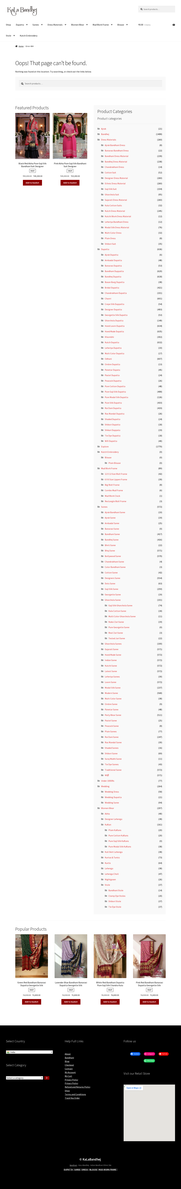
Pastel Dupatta (112, 375)
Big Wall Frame (112, 484)
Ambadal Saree (112, 523)
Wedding (105, 786)
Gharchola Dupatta (114, 320)
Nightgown (110, 879)
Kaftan (108, 824)
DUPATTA (68, 1169)
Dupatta (20, 24)
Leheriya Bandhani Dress (116, 221)
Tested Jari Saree (116, 638)
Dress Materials (55, 24)
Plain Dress (110, 238)
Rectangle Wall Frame (115, 501)
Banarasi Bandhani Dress (117, 150)
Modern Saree (111, 693)
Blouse (120, 24)
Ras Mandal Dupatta (114, 413)
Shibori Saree (111, 753)
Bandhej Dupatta (113, 276)
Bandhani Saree (112, 534)
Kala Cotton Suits (113, 205)
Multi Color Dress (113, 232)
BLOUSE (93, 1169)
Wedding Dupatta (113, 797)
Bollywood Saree (113, 556)
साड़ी (107, 775)
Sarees (36, 24)
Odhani (108, 358)
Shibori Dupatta (112, 424)
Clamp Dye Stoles (116, 895)
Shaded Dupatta (112, 419)
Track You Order (72, 1098)
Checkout (69, 1065)
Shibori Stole (114, 901)
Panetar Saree (111, 709)
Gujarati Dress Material (116, 199)
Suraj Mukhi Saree (113, 758)
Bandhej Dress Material (116, 161)
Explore (105, 446)
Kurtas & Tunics (112, 857)
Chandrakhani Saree (114, 561)
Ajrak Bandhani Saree (115, 512)
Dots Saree (110, 583)
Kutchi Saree (111, 665)
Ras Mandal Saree (113, 742)
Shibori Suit (110, 243)
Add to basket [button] (32, 182)
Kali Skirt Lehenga (113, 852)
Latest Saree (111, 671)
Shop (8, 24)
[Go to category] (46, 1078)
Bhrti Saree (110, 545)
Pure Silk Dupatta (113, 402)
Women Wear (77, 24)
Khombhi (109, 337)
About (68, 1053)
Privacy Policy (71, 1079)
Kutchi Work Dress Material (118, 216)
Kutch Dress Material (115, 211)
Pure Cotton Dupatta (115, 386)
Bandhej (105, 134)
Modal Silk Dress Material (117, 227)
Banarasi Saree (112, 528)
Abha (107, 813)
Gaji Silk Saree (111, 589)
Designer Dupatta (113, 309)
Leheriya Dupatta (113, 347)
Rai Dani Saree (111, 737)
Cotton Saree (111, 572)
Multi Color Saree (113, 698)
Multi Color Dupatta (114, 353)
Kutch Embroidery (28, 35)
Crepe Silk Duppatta (114, 304)
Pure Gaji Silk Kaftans (118, 841)
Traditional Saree (113, 769)
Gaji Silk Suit (111, 189)
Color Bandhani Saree (115, 567)
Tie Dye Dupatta (112, 435)
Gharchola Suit (112, 194)
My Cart (68, 1076)
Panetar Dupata (112, 369)
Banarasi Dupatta (113, 265)
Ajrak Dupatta (111, 254)
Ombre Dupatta (112, 364)
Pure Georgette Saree (118, 627)
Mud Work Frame (101, 24)
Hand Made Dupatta (114, 331)
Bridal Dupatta (112, 287)
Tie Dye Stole (114, 906)
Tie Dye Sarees (112, 764)
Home (21, 46)
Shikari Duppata (112, 430)
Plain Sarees (111, 731)
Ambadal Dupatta (113, 260)
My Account (70, 1072)
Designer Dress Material (116, 178)
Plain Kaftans (114, 830)
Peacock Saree (112, 725)
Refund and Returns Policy (77, 1087)
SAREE (77, 1169)
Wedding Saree (112, 802)
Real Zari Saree (115, 632)
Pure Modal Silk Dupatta (116, 397)
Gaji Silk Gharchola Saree (120, 605)
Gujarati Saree (111, 649)
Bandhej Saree (111, 539)
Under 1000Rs (107, 780)
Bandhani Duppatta (114, 271)
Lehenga (109, 868)
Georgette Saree (113, 594)
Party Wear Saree (113, 715)
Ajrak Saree (110, 517)
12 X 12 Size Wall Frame (116, 473)
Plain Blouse (114, 463)
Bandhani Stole (115, 890)
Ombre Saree (111, 704)
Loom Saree (110, 682)
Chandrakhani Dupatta (116, 293)
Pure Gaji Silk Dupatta (115, 391)
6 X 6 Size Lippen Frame (116, 479)
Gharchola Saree (113, 599)
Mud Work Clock (112, 495)
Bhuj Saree (110, 550)
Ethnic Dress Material (115, 183)
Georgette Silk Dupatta (116, 315)
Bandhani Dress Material (116, 156)
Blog (67, 1061)
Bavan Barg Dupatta (114, 282)
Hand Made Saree (113, 654)
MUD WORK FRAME (107, 1169)
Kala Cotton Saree (117, 611)
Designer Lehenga (113, 819)
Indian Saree (111, 660)
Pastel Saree (111, 720)
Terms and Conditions (75, 1094)
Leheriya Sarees (112, 676)
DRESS (85, 1169)
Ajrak (103, 128)
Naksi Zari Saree (116, 621)
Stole (8, 35)
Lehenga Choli (112, 873)
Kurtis (108, 863)
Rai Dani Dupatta (113, 408)
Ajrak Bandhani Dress (115, 145)
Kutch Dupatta (112, 342)
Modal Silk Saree (112, 687)
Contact (69, 1068)
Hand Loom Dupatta (114, 325)
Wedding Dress (112, 791)
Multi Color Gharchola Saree (122, 616)
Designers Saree (112, 578)
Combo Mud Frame (114, 490)
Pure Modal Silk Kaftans (119, 846)
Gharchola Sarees (113, 643)
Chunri (108, 298)
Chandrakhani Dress (114, 167)
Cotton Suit (110, 172)
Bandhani (69, 1057)
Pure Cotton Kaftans (118, 835)
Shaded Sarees (111, 747)
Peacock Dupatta (113, 380)
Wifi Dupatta (111, 441)
